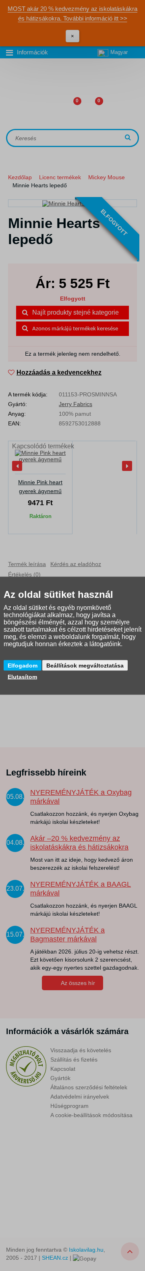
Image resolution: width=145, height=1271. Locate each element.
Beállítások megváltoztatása (85, 665)
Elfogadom (22, 665)
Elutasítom (22, 676)
